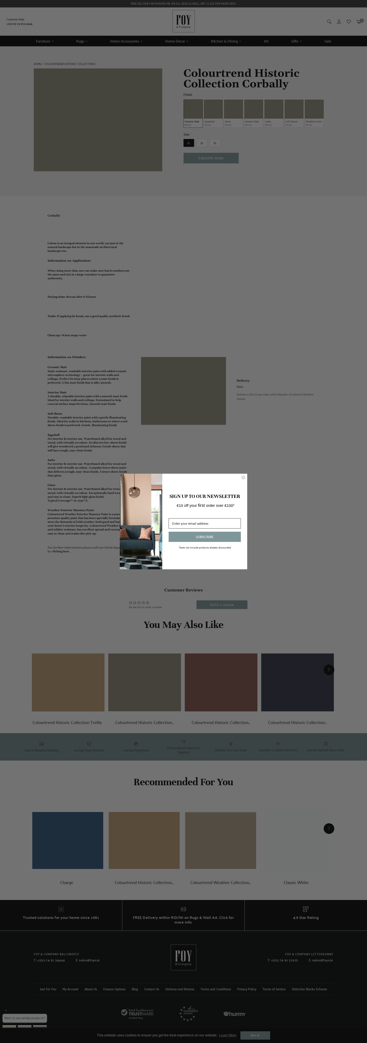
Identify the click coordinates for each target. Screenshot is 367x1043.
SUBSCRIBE (205, 537)
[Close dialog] (243, 477)
